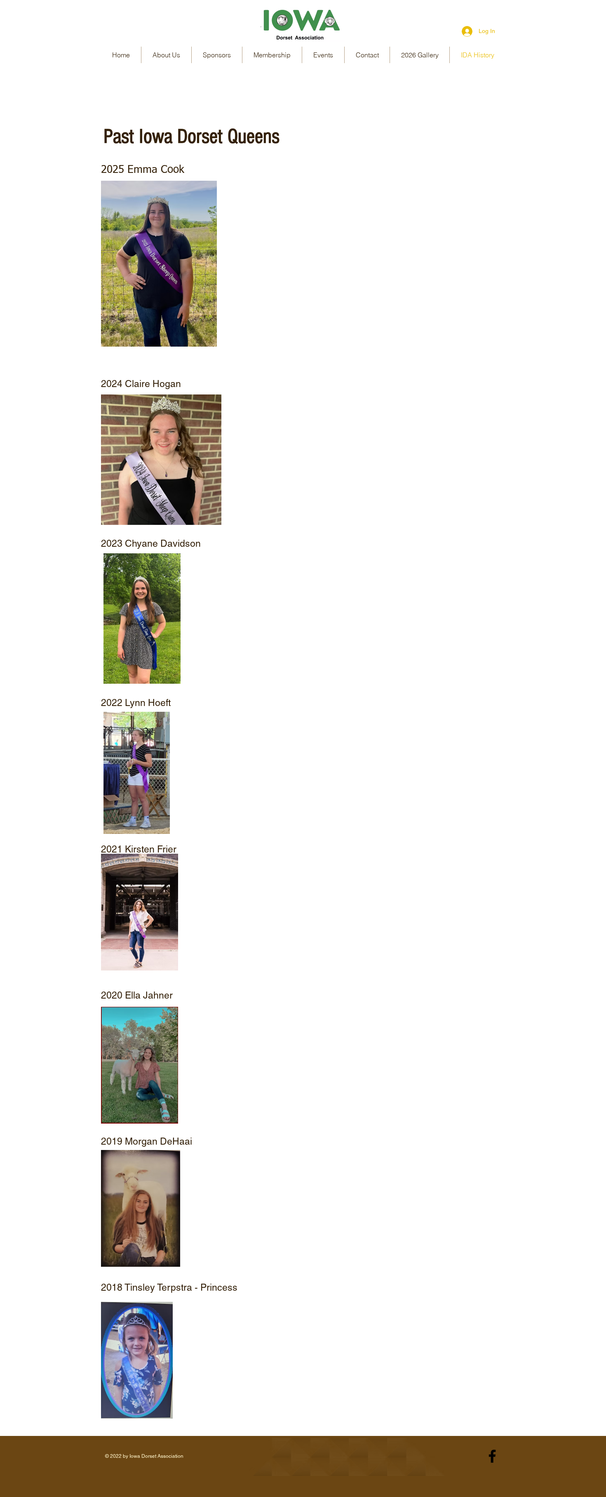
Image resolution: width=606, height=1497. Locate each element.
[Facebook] (492, 1456)
